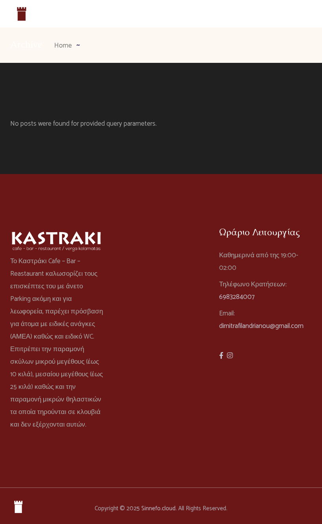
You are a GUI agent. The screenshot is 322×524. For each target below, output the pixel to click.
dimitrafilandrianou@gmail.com (261, 326)
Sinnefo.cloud (158, 508)
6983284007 (236, 296)
